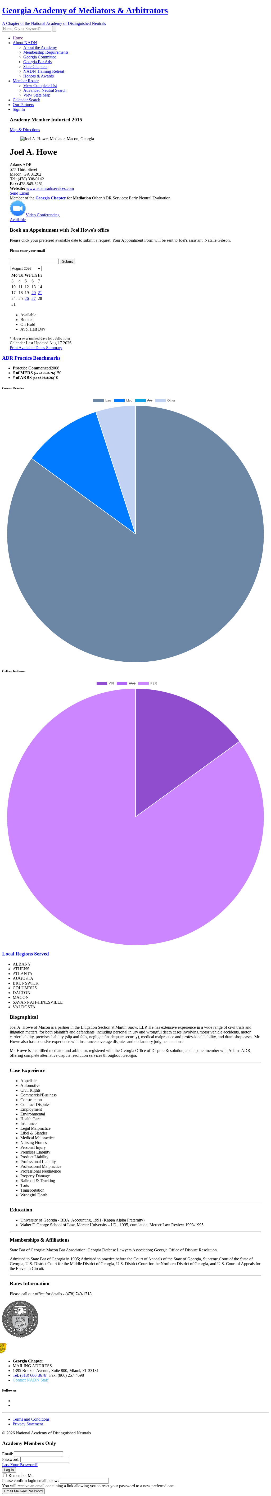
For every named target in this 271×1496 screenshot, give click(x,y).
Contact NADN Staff (30, 1380)
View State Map (36, 95)
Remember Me (20, 1475)
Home (18, 38)
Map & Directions (25, 129)
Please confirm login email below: (30, 1480)
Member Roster (26, 81)
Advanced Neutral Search (44, 90)
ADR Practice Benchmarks (31, 358)
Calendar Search (26, 100)
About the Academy (40, 47)
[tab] (135, 358)
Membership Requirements (45, 52)
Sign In (19, 109)
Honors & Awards (38, 76)
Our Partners (23, 104)
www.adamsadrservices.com (50, 188)
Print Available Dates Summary (36, 347)
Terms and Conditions (31, 1419)
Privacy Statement (28, 1424)
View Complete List (40, 85)
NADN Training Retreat (43, 71)
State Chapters (35, 66)
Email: (7, 1454)
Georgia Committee (39, 57)
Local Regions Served (25, 954)
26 (27, 298)
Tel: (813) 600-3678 (29, 1375)
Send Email (19, 193)
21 (40, 292)
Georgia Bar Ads (37, 62)
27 (33, 298)
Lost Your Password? (20, 1464)
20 (33, 292)
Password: (10, 1459)
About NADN (25, 42)
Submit (67, 261)
